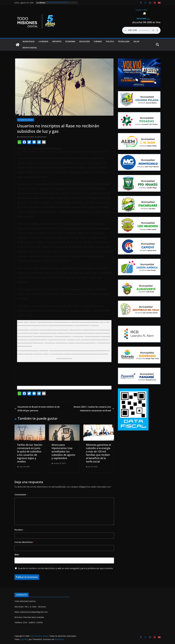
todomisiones (42, 137)
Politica (110, 41)
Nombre (19, 529)
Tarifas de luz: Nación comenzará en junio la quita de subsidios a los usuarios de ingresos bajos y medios (29, 453)
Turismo (98, 41)
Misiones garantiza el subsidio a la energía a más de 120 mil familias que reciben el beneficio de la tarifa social (98, 453)
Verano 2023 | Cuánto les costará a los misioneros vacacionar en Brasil (92, 408)
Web (16, 554)
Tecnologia (123, 41)
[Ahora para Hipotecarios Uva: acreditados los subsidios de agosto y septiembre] (64, 426)
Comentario (21, 494)
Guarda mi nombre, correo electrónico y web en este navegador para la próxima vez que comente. (65, 568)
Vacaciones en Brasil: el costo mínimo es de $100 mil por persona (39, 408)
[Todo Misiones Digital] (17, 45)
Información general (25, 120)
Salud (136, 41)
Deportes (56, 41)
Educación (84, 41)
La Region (43, 41)
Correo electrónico (24, 542)
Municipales (29, 41)
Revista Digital (30, 47)
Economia (70, 41)
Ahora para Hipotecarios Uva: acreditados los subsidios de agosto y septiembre (63, 451)
